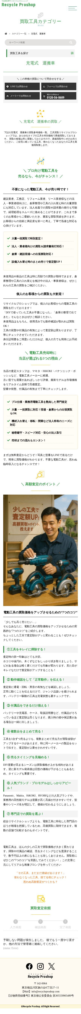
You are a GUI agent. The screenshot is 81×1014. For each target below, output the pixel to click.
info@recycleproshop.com (45, 991)
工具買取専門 (19, 3)
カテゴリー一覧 (19, 33)
